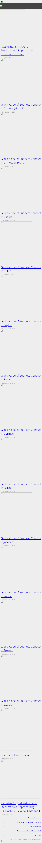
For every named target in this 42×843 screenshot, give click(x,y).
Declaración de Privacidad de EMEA (29, 831)
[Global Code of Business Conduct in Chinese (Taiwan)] (16, 154)
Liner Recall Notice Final (15, 755)
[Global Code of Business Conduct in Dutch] (16, 262)
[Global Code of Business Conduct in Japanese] (16, 533)
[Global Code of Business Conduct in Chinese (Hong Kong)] (16, 99)
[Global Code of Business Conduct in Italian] (16, 479)
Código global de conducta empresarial (28, 822)
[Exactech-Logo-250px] (12, 9)
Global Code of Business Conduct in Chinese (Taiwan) (21, 160)
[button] (1, 841)
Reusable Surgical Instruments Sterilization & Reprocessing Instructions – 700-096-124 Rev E (21, 807)
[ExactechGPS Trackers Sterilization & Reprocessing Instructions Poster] (17, 41)
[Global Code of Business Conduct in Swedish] (16, 696)
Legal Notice (37, 835)
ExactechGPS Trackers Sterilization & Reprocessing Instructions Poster (17, 50)
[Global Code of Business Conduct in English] (16, 316)
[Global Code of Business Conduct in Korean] (16, 587)
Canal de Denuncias (34, 818)
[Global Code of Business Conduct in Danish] (16, 208)
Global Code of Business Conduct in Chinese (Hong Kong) (21, 106)
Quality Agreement (35, 826)
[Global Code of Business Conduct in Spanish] (16, 641)
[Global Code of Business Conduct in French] (16, 370)
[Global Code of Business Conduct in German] (16, 425)
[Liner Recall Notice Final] (16, 750)
